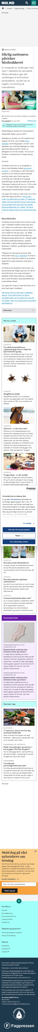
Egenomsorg (19, 8)
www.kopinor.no (7, 975)
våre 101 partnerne (14, 499)
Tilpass (17, 536)
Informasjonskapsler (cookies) (12, 933)
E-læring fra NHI (7, 919)
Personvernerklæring (9, 936)
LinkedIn (4, 952)
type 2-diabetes (20, 256)
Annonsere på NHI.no (9, 916)
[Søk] (27, 3)
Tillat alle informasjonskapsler (19, 530)
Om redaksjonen (7, 913)
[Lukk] (35, 851)
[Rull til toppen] (18, 901)
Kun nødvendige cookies (19, 542)
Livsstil (9, 8)
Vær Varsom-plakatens (23, 990)
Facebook (5, 949)
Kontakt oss (6, 922)
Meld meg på (9, 891)
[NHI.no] (3, 8)
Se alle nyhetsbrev (9, 879)
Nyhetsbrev (6, 946)
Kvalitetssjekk (31, 121)
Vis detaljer (27, 523)
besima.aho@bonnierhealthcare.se (18, 1004)
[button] (33, 3)
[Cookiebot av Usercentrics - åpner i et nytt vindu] (27, 489)
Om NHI (4, 910)
